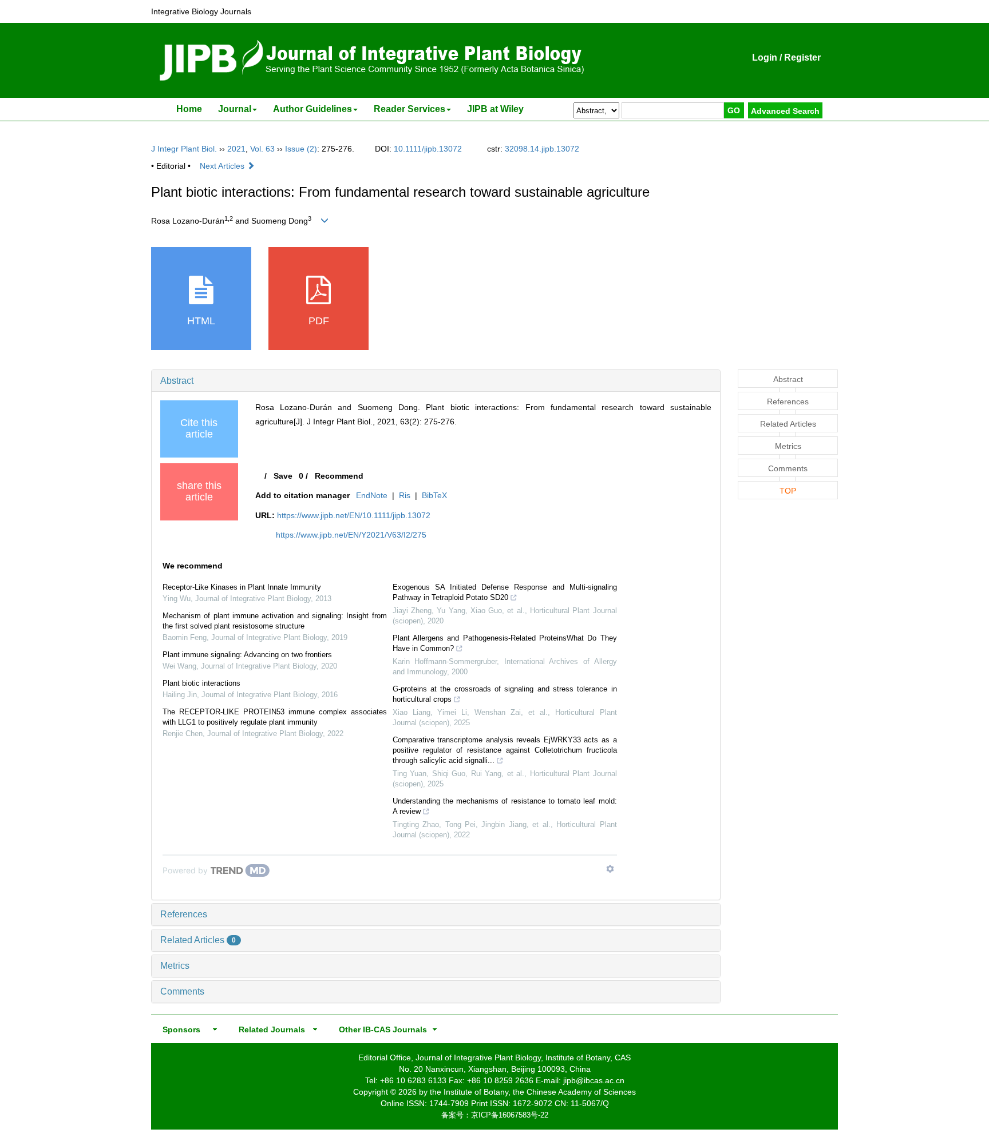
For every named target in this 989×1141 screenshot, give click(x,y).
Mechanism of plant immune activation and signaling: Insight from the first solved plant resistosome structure (275, 620)
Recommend (339, 475)
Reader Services (409, 109)
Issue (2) (301, 148)
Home (189, 109)
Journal (234, 109)
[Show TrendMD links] (610, 868)
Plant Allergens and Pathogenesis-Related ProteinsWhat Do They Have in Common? (505, 643)
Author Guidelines (312, 109)
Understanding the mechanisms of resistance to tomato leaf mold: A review (505, 806)
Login (764, 57)
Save (283, 475)
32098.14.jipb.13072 (542, 148)
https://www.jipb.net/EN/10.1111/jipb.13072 (353, 515)
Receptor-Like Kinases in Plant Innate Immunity (242, 587)
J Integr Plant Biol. (184, 148)
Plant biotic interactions (201, 683)
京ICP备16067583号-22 (509, 1115)
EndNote (371, 495)
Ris (404, 495)
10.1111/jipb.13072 (428, 148)
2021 (236, 148)
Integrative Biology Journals (201, 11)
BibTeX (434, 495)
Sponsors (179, 1029)
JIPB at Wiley (495, 109)
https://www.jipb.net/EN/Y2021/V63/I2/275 (351, 534)
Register (802, 57)
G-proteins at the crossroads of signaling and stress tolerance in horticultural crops (505, 694)
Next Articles (223, 165)
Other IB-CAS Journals (379, 1029)
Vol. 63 (262, 148)
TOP (788, 490)
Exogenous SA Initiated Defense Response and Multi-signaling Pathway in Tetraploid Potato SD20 (505, 592)
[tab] (436, 381)
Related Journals (269, 1029)
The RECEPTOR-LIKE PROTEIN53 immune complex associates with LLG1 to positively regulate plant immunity (275, 716)
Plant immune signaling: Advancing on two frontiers (247, 654)
